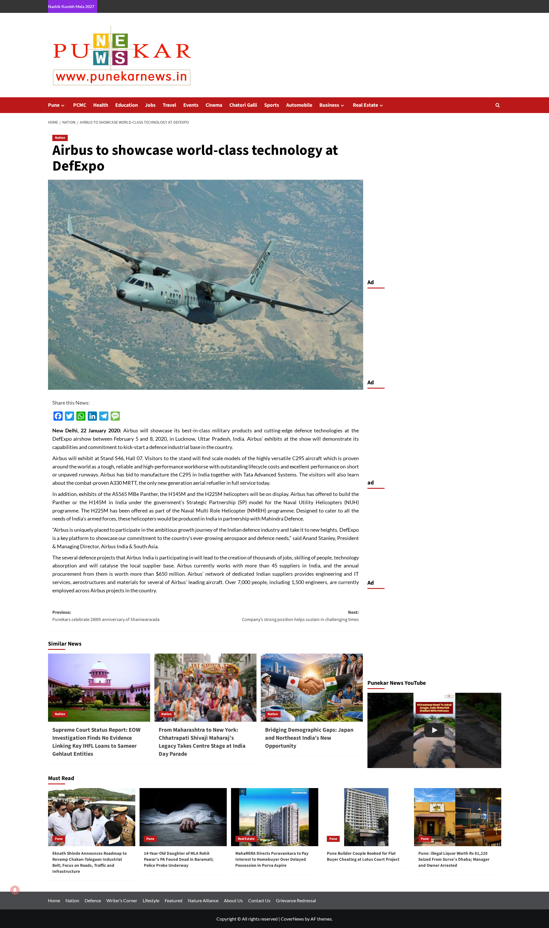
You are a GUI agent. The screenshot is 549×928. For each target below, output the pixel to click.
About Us (233, 900)
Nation (60, 137)
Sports (271, 105)
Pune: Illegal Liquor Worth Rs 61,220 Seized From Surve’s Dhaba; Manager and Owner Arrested (454, 859)
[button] (497, 105)
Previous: (106, 616)
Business (329, 105)
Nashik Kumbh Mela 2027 (71, 6)
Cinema (214, 105)
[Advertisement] (434, 332)
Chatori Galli (243, 105)
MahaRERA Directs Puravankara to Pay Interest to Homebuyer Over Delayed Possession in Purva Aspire (272, 859)
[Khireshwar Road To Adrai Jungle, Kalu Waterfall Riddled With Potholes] (434, 730)
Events (190, 105)
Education (126, 105)
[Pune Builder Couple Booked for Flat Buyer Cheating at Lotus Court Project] (366, 817)
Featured (173, 900)
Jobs (150, 105)
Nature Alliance (203, 900)
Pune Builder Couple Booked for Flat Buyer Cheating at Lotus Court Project (363, 856)
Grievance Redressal (296, 900)
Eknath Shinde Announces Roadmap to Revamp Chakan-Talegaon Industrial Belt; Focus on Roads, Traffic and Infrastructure (89, 862)
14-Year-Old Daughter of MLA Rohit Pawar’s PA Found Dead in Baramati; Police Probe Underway (179, 859)
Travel (169, 105)
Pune (53, 105)
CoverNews (292, 918)
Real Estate (365, 105)
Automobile (299, 105)
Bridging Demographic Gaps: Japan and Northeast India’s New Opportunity (309, 738)
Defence (93, 900)
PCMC (79, 105)
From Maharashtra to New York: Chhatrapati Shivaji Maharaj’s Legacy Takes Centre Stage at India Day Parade (202, 742)
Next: (300, 616)
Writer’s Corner (121, 900)
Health (100, 105)
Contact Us (259, 900)
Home (54, 900)
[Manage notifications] (14, 890)
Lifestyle (151, 900)
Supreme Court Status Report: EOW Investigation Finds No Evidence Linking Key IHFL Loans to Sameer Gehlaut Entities (96, 742)
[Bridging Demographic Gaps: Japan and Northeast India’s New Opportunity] (312, 688)
